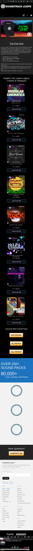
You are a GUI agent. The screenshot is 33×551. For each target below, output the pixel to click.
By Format (19, 490)
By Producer (20, 492)
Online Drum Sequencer (24, 503)
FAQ (18, 513)
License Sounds (6, 517)
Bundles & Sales (6, 492)
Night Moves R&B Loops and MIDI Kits (15, 285)
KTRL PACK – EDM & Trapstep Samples (16, 133)
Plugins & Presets (21, 494)
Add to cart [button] (15, 109)
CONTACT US (16, 453)
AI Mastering (6, 501)
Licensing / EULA (21, 515)
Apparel (4, 499)
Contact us (11, 483)
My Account (19, 509)
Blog (3, 509)
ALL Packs (16, 352)
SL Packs (16, 344)
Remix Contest (5, 515)
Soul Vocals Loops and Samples (16, 163)
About (3, 521)
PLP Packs (16, 335)
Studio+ (6, 488)
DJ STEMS (19, 499)
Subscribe (6, 478)
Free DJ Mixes (5, 513)
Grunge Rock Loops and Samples (16, 224)
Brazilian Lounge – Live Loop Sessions (15, 316)
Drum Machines (20, 501)
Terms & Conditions (21, 521)
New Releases (5, 494)
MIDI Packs (19, 496)
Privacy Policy (20, 523)
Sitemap (19, 527)
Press (3, 519)
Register (19, 511)
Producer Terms (20, 525)
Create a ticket (5, 483)
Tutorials (4, 511)
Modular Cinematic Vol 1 (16, 102)
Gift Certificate (5, 496)
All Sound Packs (6, 490)
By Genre (19, 488)
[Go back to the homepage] (16, 6)
